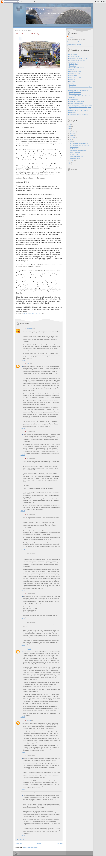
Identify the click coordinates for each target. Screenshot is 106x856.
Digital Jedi (29, 328)
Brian (28, 363)
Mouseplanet (72, 85)
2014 (70, 124)
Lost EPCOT (72, 81)
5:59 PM (23, 789)
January (72, 160)
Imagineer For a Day (74, 73)
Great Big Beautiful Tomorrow (76, 67)
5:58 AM (23, 835)
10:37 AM (23, 511)
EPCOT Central (35, 8)
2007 (70, 162)
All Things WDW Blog (74, 56)
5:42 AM (23, 360)
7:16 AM (23, 717)
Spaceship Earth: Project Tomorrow (78, 58)
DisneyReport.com (74, 62)
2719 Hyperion (73, 54)
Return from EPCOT (75, 158)
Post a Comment (20, 839)
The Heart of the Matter (75, 148)
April (71, 139)
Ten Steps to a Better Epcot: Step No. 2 (79, 143)
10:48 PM (23, 618)
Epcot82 (29, 649)
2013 (70, 126)
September (73, 137)
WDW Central (72, 112)
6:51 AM (23, 645)
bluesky (29, 720)
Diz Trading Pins (73, 64)
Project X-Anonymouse (75, 94)
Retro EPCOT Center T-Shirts (76, 101)
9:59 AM (23, 455)
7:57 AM (23, 752)
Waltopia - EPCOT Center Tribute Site (78, 110)
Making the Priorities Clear (76, 156)
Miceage (71, 83)
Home (39, 843)
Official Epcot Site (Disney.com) (77, 60)
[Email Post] (43, 313)
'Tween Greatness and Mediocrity (78, 150)
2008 (70, 130)
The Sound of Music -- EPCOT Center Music (80, 105)
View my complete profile (73, 41)
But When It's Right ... (75, 154)
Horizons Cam (72, 69)
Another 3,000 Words (75, 152)
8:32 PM (23, 549)
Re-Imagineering (73, 99)
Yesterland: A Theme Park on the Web (78, 114)
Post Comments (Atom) (30, 847)
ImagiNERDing (73, 75)
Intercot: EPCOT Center (75, 77)
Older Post (59, 843)
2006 (70, 164)
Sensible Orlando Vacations (76, 103)
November (72, 133)
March (71, 141)
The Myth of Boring (74, 147)
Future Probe (72, 65)
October (72, 135)
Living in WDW (72, 79)
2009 (70, 128)
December (72, 131)
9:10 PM (23, 590)
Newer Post (18, 843)
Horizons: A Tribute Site (75, 71)
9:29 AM (23, 428)
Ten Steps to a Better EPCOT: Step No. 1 (80, 145)
